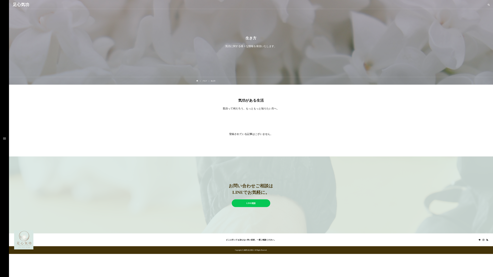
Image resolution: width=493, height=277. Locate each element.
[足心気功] (23, 239)
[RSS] (487, 240)
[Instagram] (483, 240)
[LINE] (479, 240)
